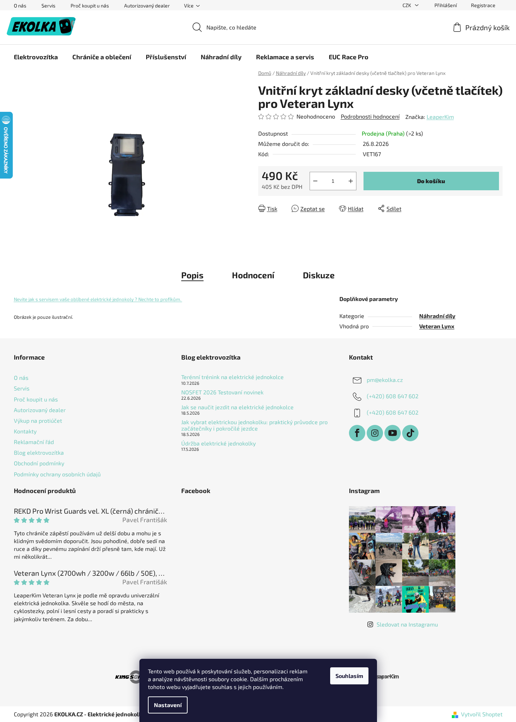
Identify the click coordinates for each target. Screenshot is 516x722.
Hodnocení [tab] (253, 275)
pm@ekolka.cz (385, 379)
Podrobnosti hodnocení (370, 116)
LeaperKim (440, 116)
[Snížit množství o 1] (315, 181)
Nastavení (168, 704)
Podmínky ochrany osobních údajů (57, 474)
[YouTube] (392, 433)
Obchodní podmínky (39, 463)
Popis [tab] (192, 275)
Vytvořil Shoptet (482, 714)
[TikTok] (410, 433)
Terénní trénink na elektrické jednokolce (232, 377)
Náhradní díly (437, 315)
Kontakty (25, 431)
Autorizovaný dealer (147, 5)
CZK (407, 5)
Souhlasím (349, 675)
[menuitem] (36, 57)
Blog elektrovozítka (39, 452)
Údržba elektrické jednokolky (218, 443)
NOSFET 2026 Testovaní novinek (222, 392)
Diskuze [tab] (319, 275)
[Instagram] (375, 433)
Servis (48, 5)
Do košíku (431, 180)
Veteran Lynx (436, 326)
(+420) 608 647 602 (392, 396)
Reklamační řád (34, 441)
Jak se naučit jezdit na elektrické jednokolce (237, 407)
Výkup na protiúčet (38, 420)
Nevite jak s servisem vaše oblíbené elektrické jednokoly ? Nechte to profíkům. (98, 299)
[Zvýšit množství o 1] (350, 181)
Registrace (483, 5)
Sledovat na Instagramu (407, 624)
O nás (20, 5)
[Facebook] (357, 433)
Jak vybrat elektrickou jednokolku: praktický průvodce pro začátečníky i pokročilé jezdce (254, 425)
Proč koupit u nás (90, 5)
